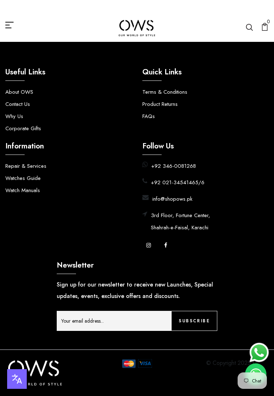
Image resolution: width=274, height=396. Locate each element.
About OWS (19, 92)
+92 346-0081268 (173, 166)
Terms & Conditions (164, 92)
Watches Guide (23, 178)
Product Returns (160, 104)
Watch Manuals (22, 190)
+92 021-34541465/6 (177, 182)
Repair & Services (25, 166)
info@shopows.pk (172, 199)
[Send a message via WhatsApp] (259, 352)
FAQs (148, 116)
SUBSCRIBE (194, 321)
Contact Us (17, 104)
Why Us (14, 116)
